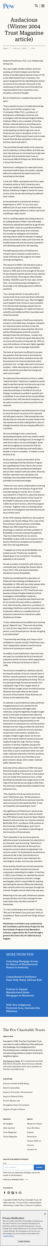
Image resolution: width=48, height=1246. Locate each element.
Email (5, 1163)
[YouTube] (20, 1192)
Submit (39, 1167)
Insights (7, 1119)
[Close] (45, 1214)
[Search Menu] (37, 6)
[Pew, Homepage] (9, 5)
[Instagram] (8, 1192)
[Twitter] (16, 1193)
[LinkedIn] (12, 1192)
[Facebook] (4, 1192)
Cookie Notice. (8, 1236)
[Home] (24, 1029)
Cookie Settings (24, 1241)
